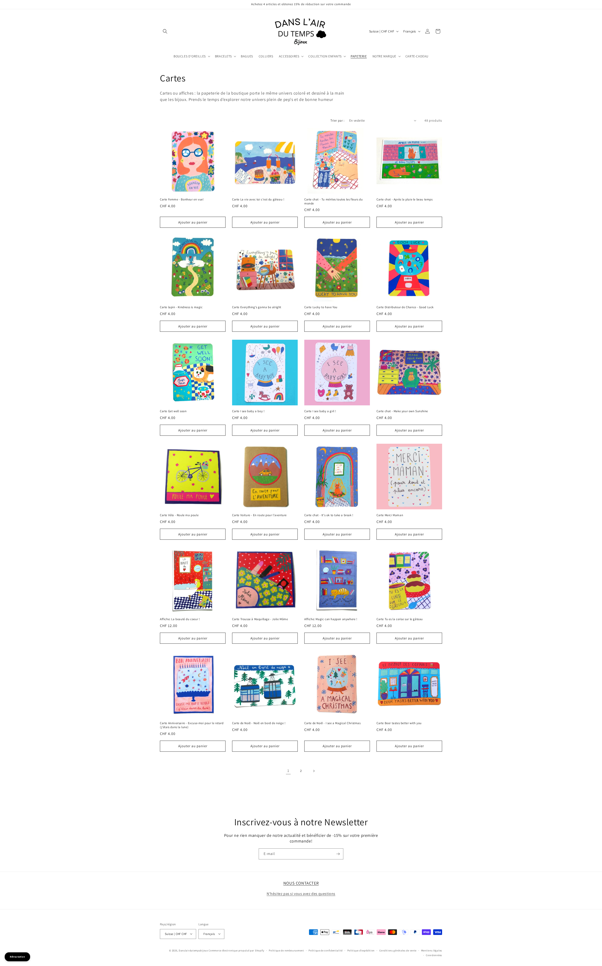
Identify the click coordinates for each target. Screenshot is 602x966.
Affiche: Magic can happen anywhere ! (330, 619)
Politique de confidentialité (326, 950)
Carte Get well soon (173, 411)
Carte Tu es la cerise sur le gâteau (399, 619)
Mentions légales (431, 950)
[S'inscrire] (338, 853)
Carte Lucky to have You (320, 307)
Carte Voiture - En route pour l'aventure (259, 515)
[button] (165, 31)
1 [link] (288, 770)
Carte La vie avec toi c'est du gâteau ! (258, 199)
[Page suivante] (314, 771)
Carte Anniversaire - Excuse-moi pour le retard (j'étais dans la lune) (192, 725)
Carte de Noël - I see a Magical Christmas (332, 723)
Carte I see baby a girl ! (320, 411)
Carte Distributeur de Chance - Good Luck (405, 307)
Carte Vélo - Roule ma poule (179, 515)
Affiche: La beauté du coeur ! (180, 619)
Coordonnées (434, 955)
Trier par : (337, 120)
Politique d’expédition (361, 950)
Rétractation (17, 956)
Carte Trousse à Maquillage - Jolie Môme (260, 619)
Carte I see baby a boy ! (248, 411)
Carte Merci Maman (389, 515)
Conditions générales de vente (397, 950)
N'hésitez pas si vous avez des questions (301, 893)
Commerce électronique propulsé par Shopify (236, 950)
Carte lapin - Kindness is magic (181, 307)
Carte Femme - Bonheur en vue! (182, 199)
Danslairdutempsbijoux (193, 950)
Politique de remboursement (286, 950)
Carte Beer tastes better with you (399, 723)
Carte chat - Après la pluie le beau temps (404, 199)
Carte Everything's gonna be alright (256, 307)
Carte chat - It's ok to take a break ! (328, 515)
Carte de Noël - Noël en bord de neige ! (258, 723)
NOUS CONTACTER (301, 883)
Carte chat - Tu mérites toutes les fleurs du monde (333, 201)
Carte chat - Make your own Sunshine (402, 411)
